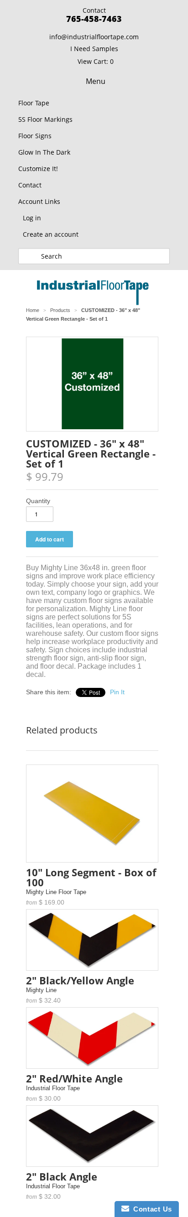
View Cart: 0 (96, 61)
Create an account (50, 234)
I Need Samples (94, 48)
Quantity (38, 500)
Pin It (117, 692)
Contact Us (150, 1209)
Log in (32, 217)
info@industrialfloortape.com (94, 36)
